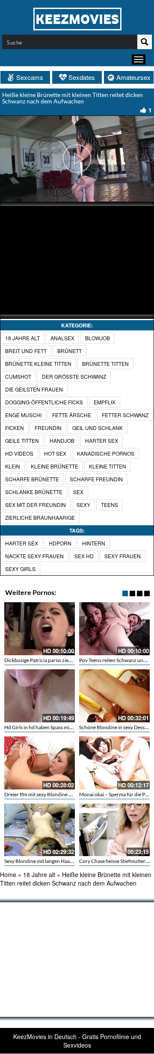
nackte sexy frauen (34, 555)
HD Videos (19, 453)
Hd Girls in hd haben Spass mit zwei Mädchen (54, 727)
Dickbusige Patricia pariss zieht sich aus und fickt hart (63, 660)
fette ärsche (71, 414)
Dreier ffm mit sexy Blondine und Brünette (51, 794)
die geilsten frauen (34, 389)
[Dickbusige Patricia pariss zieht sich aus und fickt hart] (39, 628)
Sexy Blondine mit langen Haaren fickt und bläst (57, 861)
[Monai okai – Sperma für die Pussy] (114, 762)
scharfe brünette (32, 479)
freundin (48, 427)
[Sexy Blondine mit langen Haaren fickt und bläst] (39, 830)
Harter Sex (101, 440)
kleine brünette (54, 466)
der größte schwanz (74, 376)
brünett (69, 350)
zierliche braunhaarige (40, 517)
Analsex (62, 338)
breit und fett (26, 350)
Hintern (93, 543)
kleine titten (107, 466)
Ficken (14, 427)
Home (8, 874)
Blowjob (97, 338)
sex (78, 491)
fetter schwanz (125, 414)
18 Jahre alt (22, 338)
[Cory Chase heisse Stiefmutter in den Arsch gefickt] (114, 830)
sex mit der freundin (35, 504)
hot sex (55, 453)
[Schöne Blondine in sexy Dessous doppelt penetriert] (114, 695)
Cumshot (18, 376)
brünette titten (105, 363)
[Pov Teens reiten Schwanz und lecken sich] (114, 628)
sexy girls (20, 568)
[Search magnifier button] (144, 42)
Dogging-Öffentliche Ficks (44, 402)
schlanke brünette (33, 491)
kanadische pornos (105, 453)
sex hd (84, 555)
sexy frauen (122, 555)
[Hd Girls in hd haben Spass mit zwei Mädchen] (39, 695)
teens (109, 504)
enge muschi (23, 414)
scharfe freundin (96, 479)
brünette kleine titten (38, 363)
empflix (105, 402)
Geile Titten (22, 440)
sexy (83, 504)
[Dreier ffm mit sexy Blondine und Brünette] (39, 762)
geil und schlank (97, 427)
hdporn (60, 543)
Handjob (62, 440)
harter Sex (21, 543)
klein (12, 466)
